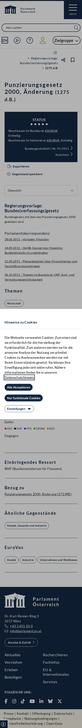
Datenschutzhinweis (19, 377)
